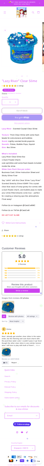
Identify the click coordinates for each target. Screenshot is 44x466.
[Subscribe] (36, 416)
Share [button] (6, 230)
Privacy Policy (10, 382)
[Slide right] (27, 76)
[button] (4, 12)
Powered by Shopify (29, 465)
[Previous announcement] (4, 3)
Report (14, 362)
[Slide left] (16, 76)
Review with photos (16, 316)
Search (7, 376)
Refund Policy (10, 387)
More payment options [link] (22, 123)
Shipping (4, 93)
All (4, 316)
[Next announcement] (39, 3)
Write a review (22, 291)
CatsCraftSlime (18, 465)
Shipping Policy (11, 392)
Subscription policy (12, 398)
